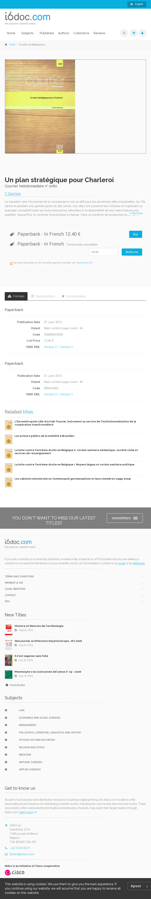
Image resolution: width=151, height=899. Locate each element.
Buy (135, 234)
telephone (139, 563)
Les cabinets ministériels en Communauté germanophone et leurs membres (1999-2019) (73, 478)
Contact (10, 595)
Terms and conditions (19, 576)
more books (17, 685)
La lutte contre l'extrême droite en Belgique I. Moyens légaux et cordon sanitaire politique (74, 464)
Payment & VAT (84, 263)
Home (11, 33)
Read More (137, 213)
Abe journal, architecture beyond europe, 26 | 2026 (48, 640)
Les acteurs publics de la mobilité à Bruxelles (44, 435)
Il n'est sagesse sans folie (31, 655)
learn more (26, 812)
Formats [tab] (18, 296)
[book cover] (75, 106)
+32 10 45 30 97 (20, 848)
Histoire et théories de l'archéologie (39, 625)
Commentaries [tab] (75, 296)
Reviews (99, 33)
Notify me (132, 252)
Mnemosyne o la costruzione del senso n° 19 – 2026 (48, 671)
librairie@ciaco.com (22, 854)
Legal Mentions (15, 588)
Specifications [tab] (45, 296)
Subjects (27, 33)
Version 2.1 (51, 347)
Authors (63, 33)
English (138, 4)
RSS (7, 601)
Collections (81, 33)
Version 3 (66, 347)
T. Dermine (13, 194)
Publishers (47, 33)
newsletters (121, 518)
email (122, 563)
